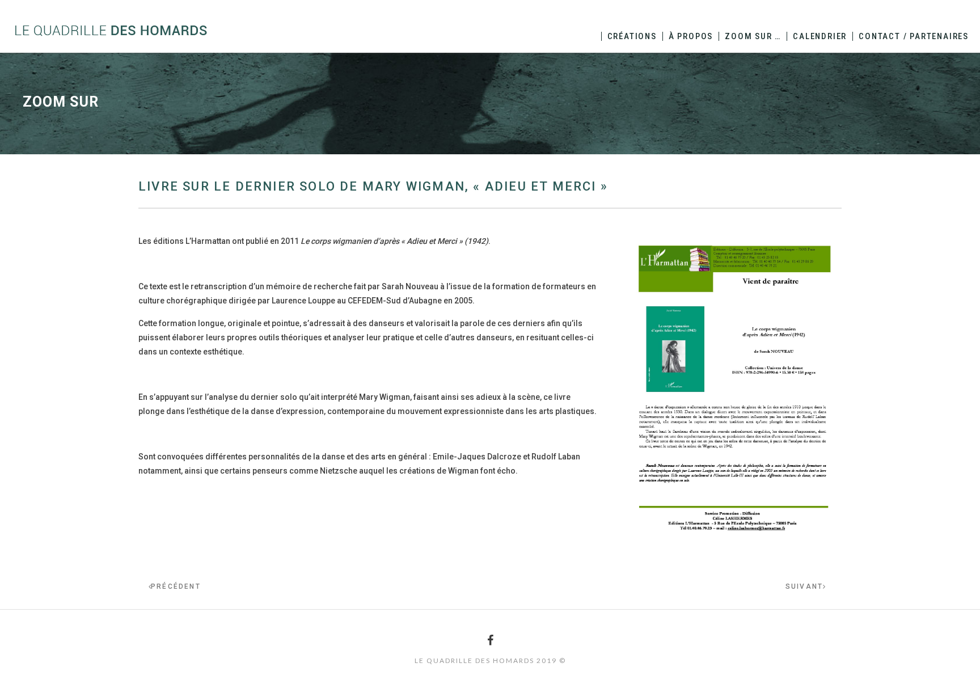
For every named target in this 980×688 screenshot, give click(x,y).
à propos (691, 36)
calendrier (820, 36)
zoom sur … (753, 36)
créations (632, 36)
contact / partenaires (914, 36)
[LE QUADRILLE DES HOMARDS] (110, 30)
